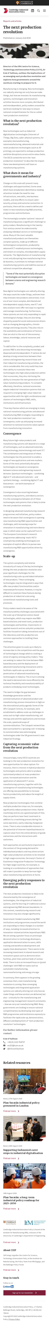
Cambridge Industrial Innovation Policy (15, 10)
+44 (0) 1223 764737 (16, 1042)
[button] (39, 11)
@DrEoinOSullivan (15, 1048)
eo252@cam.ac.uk (15, 1045)
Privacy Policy (14, 1319)
